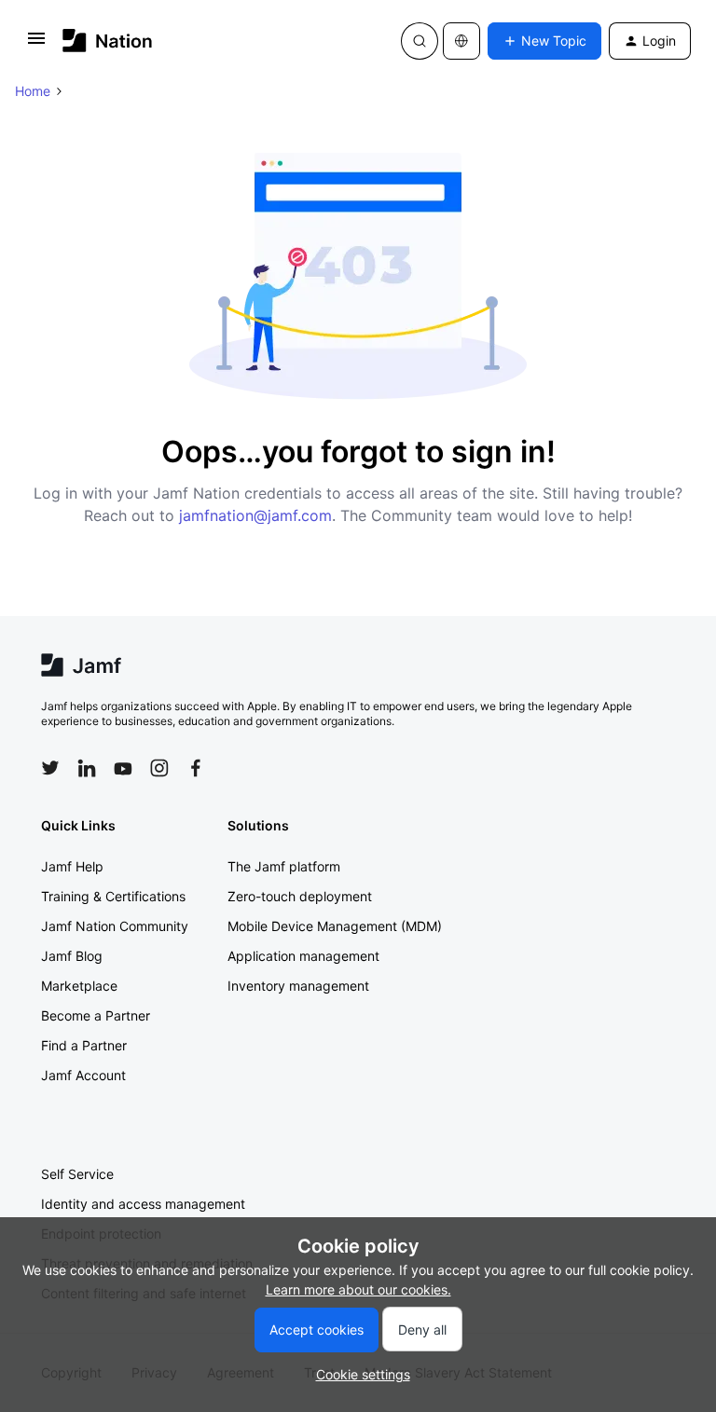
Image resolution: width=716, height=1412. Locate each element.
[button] (36, 44)
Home (32, 91)
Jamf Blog (72, 956)
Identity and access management (143, 1204)
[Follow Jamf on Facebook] (195, 768)
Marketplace (79, 986)
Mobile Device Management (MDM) (334, 926)
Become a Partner (95, 1015)
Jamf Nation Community (114, 926)
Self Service (77, 1174)
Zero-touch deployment (299, 896)
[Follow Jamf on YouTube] (123, 768)
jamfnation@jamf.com (255, 515)
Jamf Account (83, 1075)
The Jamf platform (283, 866)
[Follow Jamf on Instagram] (159, 768)
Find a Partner (84, 1045)
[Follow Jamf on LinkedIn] (86, 768)
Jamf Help (72, 866)
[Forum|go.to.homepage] (107, 40)
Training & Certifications (113, 896)
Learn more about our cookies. (358, 1289)
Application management (303, 956)
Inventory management (298, 986)
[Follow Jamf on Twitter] (50, 768)
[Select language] (461, 41)
